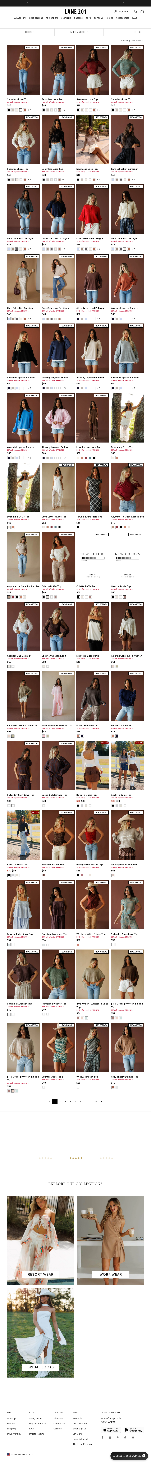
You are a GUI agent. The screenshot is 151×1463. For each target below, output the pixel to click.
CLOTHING (66, 18)
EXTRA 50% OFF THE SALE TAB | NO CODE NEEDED (75, 3)
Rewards (77, 1418)
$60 (78, 314)
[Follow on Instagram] (110, 1437)
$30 (78, 801)
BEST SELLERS (36, 18)
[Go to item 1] (45, 1158)
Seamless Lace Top (17, 99)
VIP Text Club (80, 1423)
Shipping (11, 1428)
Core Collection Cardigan (124, 169)
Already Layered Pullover (90, 308)
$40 (9, 1009)
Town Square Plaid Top (89, 516)
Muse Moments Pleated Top (57, 725)
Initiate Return (36, 1433)
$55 (78, 870)
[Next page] (101, 1101)
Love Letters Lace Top (88, 447)
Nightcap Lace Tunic (87, 655)
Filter (28, 32)
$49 (113, 522)
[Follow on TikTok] (125, 1437)
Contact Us (59, 1423)
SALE (134, 18)
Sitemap (11, 1418)
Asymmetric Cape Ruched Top (127, 516)
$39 (78, 1082)
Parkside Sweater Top (19, 1003)
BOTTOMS (99, 18)
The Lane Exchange (83, 1444)
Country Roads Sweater (124, 864)
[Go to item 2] (75, 1158)
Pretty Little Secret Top (89, 864)
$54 (9, 940)
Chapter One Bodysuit (19, 655)
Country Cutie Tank (52, 1076)
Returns (11, 1423)
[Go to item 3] (106, 1158)
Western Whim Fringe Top (90, 934)
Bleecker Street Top (53, 864)
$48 (9, 105)
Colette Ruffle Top (51, 586)
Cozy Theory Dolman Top (124, 1076)
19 (96, 1101)
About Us (58, 1418)
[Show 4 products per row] (139, 32)
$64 (113, 661)
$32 (9, 801)
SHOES (109, 18)
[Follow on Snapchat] (133, 1437)
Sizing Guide (35, 1418)
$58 (78, 940)
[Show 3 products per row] (134, 32)
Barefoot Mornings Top (20, 934)
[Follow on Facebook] (102, 1437)
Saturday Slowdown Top (20, 795)
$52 (78, 453)
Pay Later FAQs (37, 1423)
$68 (113, 453)
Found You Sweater (87, 725)
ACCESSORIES (122, 18)
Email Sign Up (79, 1428)
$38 (83, 801)
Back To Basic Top (86, 795)
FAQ (31, 1428)
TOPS (88, 18)
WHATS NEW (20, 18)
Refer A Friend (80, 1439)
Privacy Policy (14, 1433)
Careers (58, 1428)
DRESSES (78, 18)
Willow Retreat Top (87, 1076)
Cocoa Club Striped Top (54, 795)
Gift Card (77, 1433)
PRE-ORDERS (52, 18)
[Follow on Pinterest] (117, 1437)
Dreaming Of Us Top (122, 447)
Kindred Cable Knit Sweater (126, 655)
